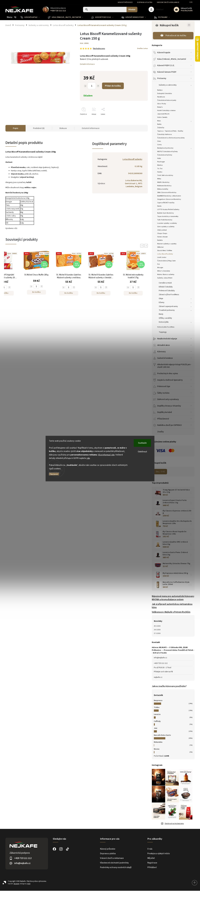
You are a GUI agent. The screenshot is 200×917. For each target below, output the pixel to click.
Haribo (159, 172)
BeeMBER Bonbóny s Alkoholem (169, 196)
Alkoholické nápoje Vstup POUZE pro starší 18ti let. (173, 365)
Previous (142, 246)
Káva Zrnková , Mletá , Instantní (171, 59)
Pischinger (161, 161)
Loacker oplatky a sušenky (167, 223)
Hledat (131, 9)
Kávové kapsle (163, 52)
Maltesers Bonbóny (164, 185)
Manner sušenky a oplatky (166, 243)
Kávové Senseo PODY (166, 71)
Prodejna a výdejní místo (158, 853)
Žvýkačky (160, 127)
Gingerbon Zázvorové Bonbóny (169, 199)
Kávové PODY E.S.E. (166, 65)
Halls (159, 158)
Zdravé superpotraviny (168, 306)
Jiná (155, 728)
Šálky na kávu (163, 392)
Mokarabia (158, 742)
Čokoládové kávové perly (166, 100)
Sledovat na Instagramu (174, 823)
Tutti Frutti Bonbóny (164, 220)
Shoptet (16, 884)
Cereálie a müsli (165, 283)
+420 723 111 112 (160, 663)
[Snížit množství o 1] (85, 86)
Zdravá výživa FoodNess (169, 294)
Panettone (161, 97)
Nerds (159, 206)
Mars (159, 121)
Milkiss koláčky (162, 189)
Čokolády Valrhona (164, 134)
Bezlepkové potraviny (165, 148)
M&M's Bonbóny (163, 182)
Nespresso (158, 700)
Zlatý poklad (162, 230)
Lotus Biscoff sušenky (165, 254)
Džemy (161, 302)
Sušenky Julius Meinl (164, 278)
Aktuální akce (163, 345)
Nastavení (54, 474)
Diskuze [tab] (63, 128)
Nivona (156, 749)
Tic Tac (160, 168)
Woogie (160, 267)
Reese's (160, 107)
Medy (161, 314)
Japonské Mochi (163, 114)
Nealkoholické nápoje (167, 338)
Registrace (152, 862)
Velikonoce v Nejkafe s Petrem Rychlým (171, 612)
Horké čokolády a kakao (166, 110)
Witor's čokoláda (163, 271)
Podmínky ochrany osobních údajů (115, 867)
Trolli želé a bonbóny (165, 175)
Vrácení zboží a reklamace (168, 2)
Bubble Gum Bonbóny (165, 213)
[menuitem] (32, 17)
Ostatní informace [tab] (90, 128)
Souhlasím (142, 442)
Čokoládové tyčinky (164, 155)
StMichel (160, 247)
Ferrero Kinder (162, 237)
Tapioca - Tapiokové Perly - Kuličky (170, 131)
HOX (28, 884)
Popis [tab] (15, 128)
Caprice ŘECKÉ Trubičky (165, 202)
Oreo (159, 141)
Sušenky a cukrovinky (168, 85)
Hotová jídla (163, 322)
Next (146, 246)
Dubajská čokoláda (164, 93)
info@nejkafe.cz (160, 657)
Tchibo (156, 707)
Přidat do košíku (113, 86)
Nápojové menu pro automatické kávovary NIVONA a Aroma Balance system (173, 598)
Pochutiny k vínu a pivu (167, 373)
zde (88, 458)
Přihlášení (152, 867)
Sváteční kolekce (165, 358)
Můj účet (151, 858)
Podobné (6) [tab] (38, 128)
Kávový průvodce (125, 2)
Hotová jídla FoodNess (165, 327)
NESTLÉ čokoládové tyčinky (167, 151)
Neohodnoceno (99, 49)
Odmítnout (142, 451)
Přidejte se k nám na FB (163, 671)
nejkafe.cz (158, 677)
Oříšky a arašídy (165, 318)
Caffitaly (157, 721)
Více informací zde (106, 454)
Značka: (142, 48)
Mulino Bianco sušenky (165, 274)
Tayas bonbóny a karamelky (168, 216)
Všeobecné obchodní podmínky (114, 862)
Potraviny (161, 78)
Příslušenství (163, 418)
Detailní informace (87, 64)
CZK (191, 2)
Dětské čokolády (166, 286)
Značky (160, 431)
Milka (159, 178)
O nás (149, 848)
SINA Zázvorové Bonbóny (166, 192)
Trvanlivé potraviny (167, 310)
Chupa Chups (162, 233)
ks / (160, 471)
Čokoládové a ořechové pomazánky (171, 138)
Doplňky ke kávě (164, 412)
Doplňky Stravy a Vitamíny (169, 405)
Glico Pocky (161, 103)
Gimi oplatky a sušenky (165, 226)
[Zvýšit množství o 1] (98, 86)
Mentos (160, 165)
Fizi (158, 264)
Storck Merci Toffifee (164, 250)
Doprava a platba (144, 2)
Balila (159, 124)
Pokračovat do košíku (175, 35)
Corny (159, 144)
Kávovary (161, 351)
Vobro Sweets (162, 117)
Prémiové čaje (163, 386)
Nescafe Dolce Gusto (162, 735)
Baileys (159, 90)
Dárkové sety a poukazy (168, 399)
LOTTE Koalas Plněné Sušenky (168, 209)
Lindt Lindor (161, 257)
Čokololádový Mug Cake (166, 260)
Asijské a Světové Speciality (170, 379)
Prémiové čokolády (167, 290)
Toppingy (163, 332)
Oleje (161, 298)
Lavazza (157, 714)
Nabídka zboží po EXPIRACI (169, 425)
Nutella (160, 240)
